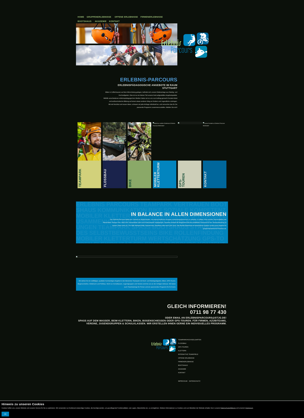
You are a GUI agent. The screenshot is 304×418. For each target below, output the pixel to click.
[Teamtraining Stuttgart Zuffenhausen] (164, 345)
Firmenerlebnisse (152, 17)
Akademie (100, 21)
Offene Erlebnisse (126, 17)
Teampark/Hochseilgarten (189, 340)
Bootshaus (84, 21)
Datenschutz (194, 381)
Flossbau (182, 343)
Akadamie (182, 369)
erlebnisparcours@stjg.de (206, 317)
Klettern (182, 350)
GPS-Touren (183, 347)
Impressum (182, 381)
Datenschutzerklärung (228, 408)
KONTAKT (181, 372)
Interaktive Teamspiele (188, 354)
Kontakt (114, 21)
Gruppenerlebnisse (99, 17)
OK (5, 414)
